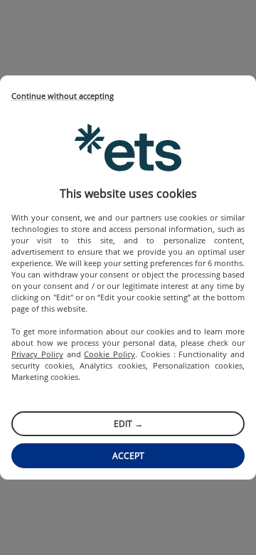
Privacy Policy (37, 354)
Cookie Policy (109, 354)
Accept (128, 456)
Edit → (128, 424)
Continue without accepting (62, 96)
